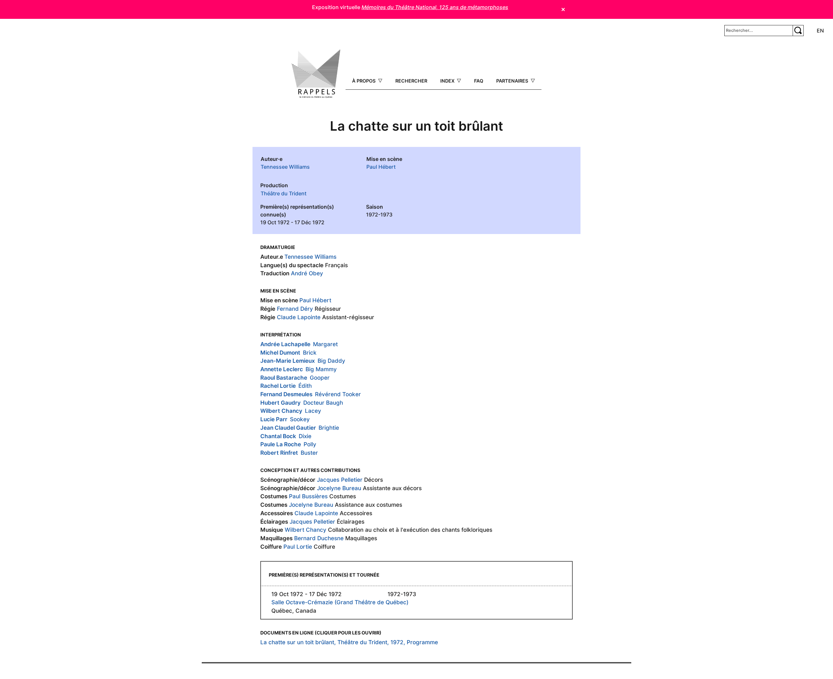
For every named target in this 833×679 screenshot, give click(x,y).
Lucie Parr (273, 419)
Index (448, 81)
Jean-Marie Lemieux (287, 360)
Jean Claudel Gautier (288, 427)
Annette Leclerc (281, 369)
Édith (305, 385)
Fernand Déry (295, 308)
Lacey (313, 410)
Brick (310, 352)
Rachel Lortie (278, 385)
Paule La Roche (280, 444)
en (820, 30)
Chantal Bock (278, 436)
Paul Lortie (297, 546)
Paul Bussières (308, 496)
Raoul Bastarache (283, 377)
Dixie (305, 436)
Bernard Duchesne (319, 538)
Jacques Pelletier (339, 479)
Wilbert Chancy (281, 410)
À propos (364, 81)
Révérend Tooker (338, 394)
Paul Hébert (381, 166)
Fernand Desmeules (286, 394)
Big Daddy (331, 360)
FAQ (478, 81)
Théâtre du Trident (284, 193)
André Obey (307, 273)
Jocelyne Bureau (339, 488)
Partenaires (512, 81)
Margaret (325, 344)
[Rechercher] (798, 30)
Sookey (300, 419)
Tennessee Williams (285, 166)
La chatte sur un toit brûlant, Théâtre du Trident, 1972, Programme (349, 642)
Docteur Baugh (323, 402)
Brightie (329, 427)
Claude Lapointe (299, 317)
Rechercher (411, 81)
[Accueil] (316, 73)
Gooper (320, 377)
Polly (310, 444)
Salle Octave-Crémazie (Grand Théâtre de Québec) (339, 602)
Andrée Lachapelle (285, 344)
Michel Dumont (280, 352)
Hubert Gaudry (280, 402)
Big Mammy (321, 369)
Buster (309, 452)
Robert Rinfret (279, 452)
